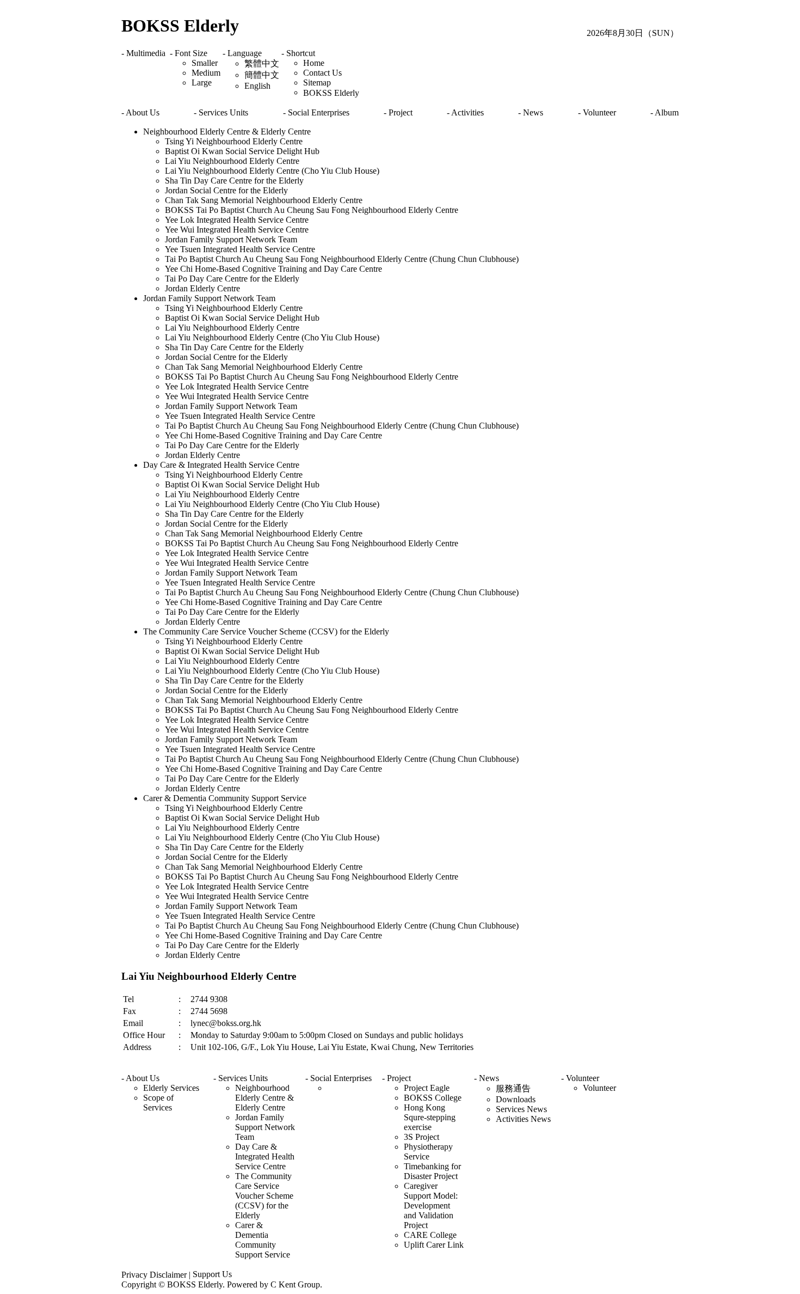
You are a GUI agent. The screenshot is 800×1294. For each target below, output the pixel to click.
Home (313, 63)
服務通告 (513, 1088)
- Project (398, 112)
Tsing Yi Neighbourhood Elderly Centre (234, 141)
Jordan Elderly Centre (202, 288)
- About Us (140, 112)
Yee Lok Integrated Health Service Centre (237, 219)
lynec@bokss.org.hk (225, 1023)
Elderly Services (171, 1087)
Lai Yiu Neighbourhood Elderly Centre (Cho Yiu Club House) (272, 170)
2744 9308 (208, 999)
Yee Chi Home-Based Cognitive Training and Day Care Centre (273, 268)
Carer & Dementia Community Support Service (224, 798)
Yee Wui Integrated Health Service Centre (237, 229)
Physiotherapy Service (428, 1151)
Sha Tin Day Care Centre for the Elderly (234, 180)
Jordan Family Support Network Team (231, 239)
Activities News (523, 1119)
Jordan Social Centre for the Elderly (226, 190)
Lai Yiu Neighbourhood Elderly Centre (232, 161)
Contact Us (322, 72)
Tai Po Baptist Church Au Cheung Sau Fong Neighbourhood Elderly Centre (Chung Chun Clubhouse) (342, 259)
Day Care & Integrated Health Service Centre (221, 464)
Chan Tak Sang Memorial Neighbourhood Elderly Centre (263, 200)
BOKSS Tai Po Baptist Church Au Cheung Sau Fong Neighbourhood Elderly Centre (311, 210)
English (257, 85)
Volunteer (599, 1087)
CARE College (430, 1235)
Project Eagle (427, 1087)
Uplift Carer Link (434, 1244)
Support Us (212, 1274)
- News (530, 112)
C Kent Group (295, 1284)
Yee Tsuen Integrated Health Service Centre (240, 249)
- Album (664, 112)
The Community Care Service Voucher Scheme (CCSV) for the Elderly (266, 631)
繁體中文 (261, 63)
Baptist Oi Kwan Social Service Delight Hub (242, 151)
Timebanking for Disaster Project (432, 1171)
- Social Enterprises (316, 112)
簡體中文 (261, 75)
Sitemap (317, 82)
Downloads (516, 1099)
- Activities (465, 112)
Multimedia (145, 53)
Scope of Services (158, 1102)
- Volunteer (597, 112)
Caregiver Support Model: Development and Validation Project (431, 1205)
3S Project (421, 1137)
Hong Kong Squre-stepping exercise (430, 1117)
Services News (521, 1109)
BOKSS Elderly (180, 25)
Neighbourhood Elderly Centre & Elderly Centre (227, 131)
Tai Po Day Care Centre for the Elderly (232, 278)
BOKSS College (432, 1097)
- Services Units (221, 112)
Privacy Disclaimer (154, 1274)
